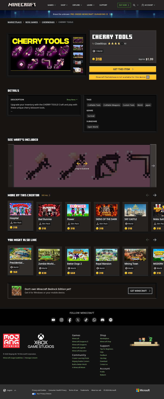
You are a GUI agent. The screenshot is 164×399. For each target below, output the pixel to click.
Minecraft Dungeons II (80, 341)
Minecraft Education (79, 351)
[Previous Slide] (147, 195)
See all (45, 195)
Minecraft (75, 338)
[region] (82, 166)
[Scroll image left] (11, 165)
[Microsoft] (143, 390)
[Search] (136, 5)
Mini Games (31, 22)
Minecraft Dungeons (79, 345)
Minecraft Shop (105, 341)
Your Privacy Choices (43, 394)
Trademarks (84, 390)
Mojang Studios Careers (80, 361)
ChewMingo (48, 22)
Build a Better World (79, 364)
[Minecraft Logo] (22, 5)
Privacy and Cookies (39, 390)
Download (103, 361)
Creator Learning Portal (80, 358)
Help (101, 352)
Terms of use (73, 390)
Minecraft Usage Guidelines (13, 358)
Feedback (103, 355)
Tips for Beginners (106, 349)
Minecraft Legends (78, 348)
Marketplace (15, 22)
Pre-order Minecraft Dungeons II (89, 14)
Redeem (103, 375)
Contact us (104, 364)
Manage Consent (31, 358)
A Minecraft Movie (78, 367)
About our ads (96, 390)
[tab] (78, 40)
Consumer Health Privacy (57, 390)
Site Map (103, 358)
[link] (53, 319)
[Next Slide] (154, 195)
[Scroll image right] (153, 165)
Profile (102, 372)
